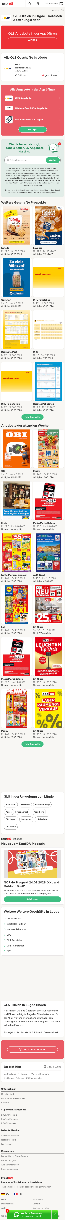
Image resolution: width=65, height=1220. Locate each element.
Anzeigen (56, 10)
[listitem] (16, 231)
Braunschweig (42, 804)
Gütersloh (11, 826)
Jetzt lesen (32, 899)
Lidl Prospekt (7, 1144)
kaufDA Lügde (10, 1074)
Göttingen (11, 819)
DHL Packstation (15, 945)
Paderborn (39, 812)
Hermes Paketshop (17, 929)
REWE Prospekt (8, 1123)
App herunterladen (10, 1164)
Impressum (37, 1199)
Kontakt (36, 1203)
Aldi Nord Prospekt (10, 1135)
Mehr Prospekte (32, 417)
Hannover (11, 804)
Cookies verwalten (41, 1208)
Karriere (5, 1102)
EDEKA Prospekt (9, 1115)
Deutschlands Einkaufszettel (14, 1156)
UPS (9, 934)
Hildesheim (42, 819)
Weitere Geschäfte (40, 1074)
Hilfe (3, 1199)
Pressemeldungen (9, 1169)
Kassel (9, 812)
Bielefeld (25, 804)
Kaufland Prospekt (9, 1119)
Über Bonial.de (8, 1094)
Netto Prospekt (8, 1140)
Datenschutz (7, 1203)
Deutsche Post (14, 918)
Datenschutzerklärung (32, 185)
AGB (3, 1208)
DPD (9, 951)
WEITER (32, 40)
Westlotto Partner (16, 923)
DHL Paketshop (15, 940)
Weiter (53, 160)
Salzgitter (26, 819)
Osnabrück (22, 812)
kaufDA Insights (8, 1160)
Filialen (24, 1074)
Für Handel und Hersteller (13, 1098)
